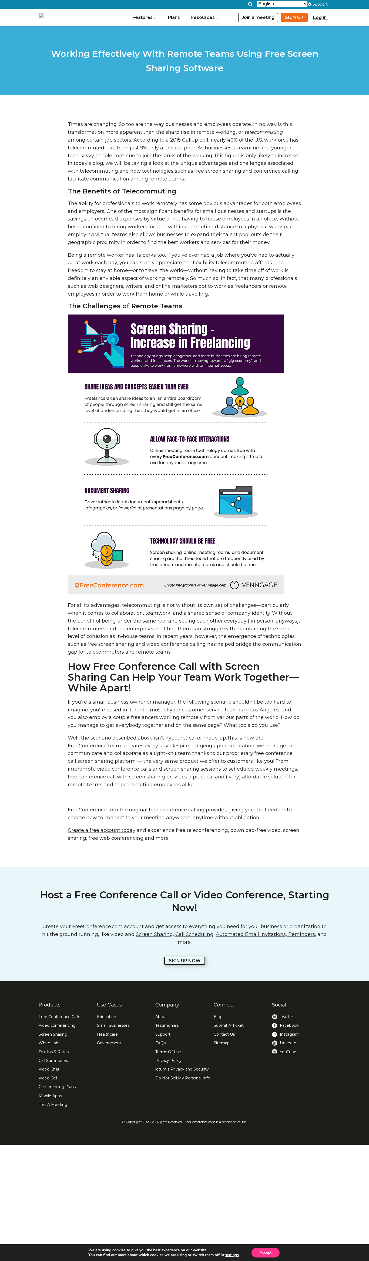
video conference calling (176, 644)
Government (109, 1043)
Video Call (48, 1078)
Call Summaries (53, 1060)
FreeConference (87, 746)
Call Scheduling (194, 934)
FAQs (160, 1043)
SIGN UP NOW (184, 960)
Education (106, 1016)
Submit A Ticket (229, 1025)
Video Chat (49, 1069)
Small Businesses (113, 1025)
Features (142, 17)
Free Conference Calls (59, 1016)
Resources (203, 17)
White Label (50, 1043)
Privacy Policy (168, 1060)
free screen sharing (217, 171)
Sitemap (222, 1043)
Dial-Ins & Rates (54, 1051)
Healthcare (107, 1034)
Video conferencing (57, 1025)
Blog (218, 1016)
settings (232, 1255)
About (161, 1016)
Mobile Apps (50, 1095)
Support (162, 1034)
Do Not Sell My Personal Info (182, 1078)
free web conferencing (116, 838)
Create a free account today (101, 830)
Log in (320, 17)
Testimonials (167, 1025)
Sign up (294, 17)
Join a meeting (258, 17)
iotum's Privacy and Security (182, 1069)
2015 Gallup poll (188, 140)
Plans (174, 17)
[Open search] (250, 3)
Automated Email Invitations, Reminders (265, 934)
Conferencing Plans (57, 1086)
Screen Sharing (154, 934)
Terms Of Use (168, 1051)
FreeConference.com (93, 810)
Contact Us (224, 1034)
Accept (265, 1252)
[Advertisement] (184, 1203)
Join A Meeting (53, 1104)
